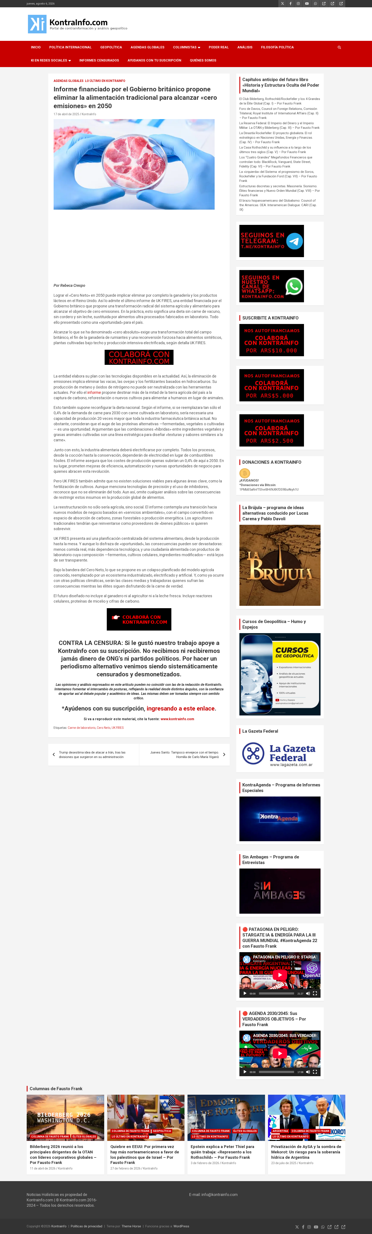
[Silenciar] (308, 993)
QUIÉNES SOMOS (203, 60)
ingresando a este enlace (181, 708)
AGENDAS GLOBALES (147, 47)
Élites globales (84, 1136)
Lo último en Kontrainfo (105, 81)
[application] (280, 975)
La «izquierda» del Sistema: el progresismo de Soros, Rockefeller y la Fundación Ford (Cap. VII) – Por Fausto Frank (278, 176)
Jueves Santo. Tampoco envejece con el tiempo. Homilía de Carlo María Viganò (184, 755)
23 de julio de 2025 (283, 1163)
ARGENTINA (280, 1131)
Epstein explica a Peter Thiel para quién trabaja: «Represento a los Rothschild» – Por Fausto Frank (222, 1152)
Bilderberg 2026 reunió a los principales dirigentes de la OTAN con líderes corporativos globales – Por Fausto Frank (63, 1154)
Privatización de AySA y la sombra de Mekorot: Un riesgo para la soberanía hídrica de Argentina (306, 1152)
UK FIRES (118, 727)
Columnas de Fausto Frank (56, 1088)
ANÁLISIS (245, 47)
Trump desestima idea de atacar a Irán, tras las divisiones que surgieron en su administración (92, 755)
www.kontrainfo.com (177, 719)
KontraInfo (89, 114)
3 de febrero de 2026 (205, 1163)
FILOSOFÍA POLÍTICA (277, 47)
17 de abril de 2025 (66, 114)
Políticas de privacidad (86, 1226)
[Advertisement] (139, 248)
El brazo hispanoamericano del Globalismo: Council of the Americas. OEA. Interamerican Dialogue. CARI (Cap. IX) (278, 205)
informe (94, 392)
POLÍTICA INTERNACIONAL (70, 47)
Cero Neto (103, 727)
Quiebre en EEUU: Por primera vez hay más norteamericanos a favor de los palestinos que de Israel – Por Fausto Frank (144, 1154)
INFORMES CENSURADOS (99, 60)
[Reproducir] (245, 993)
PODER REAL (219, 47)
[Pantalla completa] (315, 993)
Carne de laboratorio (82, 727)
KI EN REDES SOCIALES (49, 60)
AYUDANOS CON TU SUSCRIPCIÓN (154, 60)
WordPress (181, 1226)
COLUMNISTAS (185, 47)
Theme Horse (131, 1226)
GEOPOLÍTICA (111, 47)
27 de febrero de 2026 (125, 1168)
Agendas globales (69, 81)
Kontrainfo (59, 1226)
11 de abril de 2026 (43, 1168)
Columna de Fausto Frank (50, 1136)
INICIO (36, 47)
